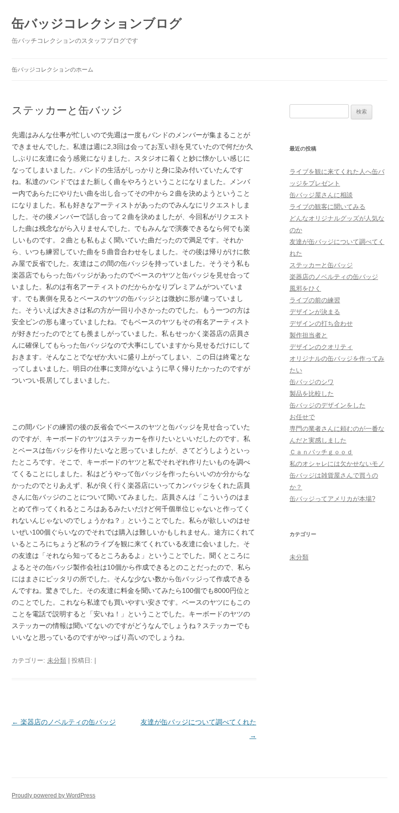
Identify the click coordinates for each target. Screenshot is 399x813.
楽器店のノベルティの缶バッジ (64, 722)
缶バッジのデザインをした (327, 405)
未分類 (56, 660)
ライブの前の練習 (315, 300)
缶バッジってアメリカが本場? (332, 498)
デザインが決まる (315, 311)
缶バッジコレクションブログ (97, 23)
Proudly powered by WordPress (53, 795)
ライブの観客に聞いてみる (327, 206)
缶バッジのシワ (312, 382)
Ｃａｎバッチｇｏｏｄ (321, 452)
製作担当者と (308, 335)
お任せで (302, 417)
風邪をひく (305, 288)
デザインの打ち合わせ (321, 323)
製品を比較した (312, 393)
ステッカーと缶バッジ (321, 265)
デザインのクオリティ (321, 347)
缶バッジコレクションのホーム (52, 69)
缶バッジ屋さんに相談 (321, 195)
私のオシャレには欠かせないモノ (337, 463)
